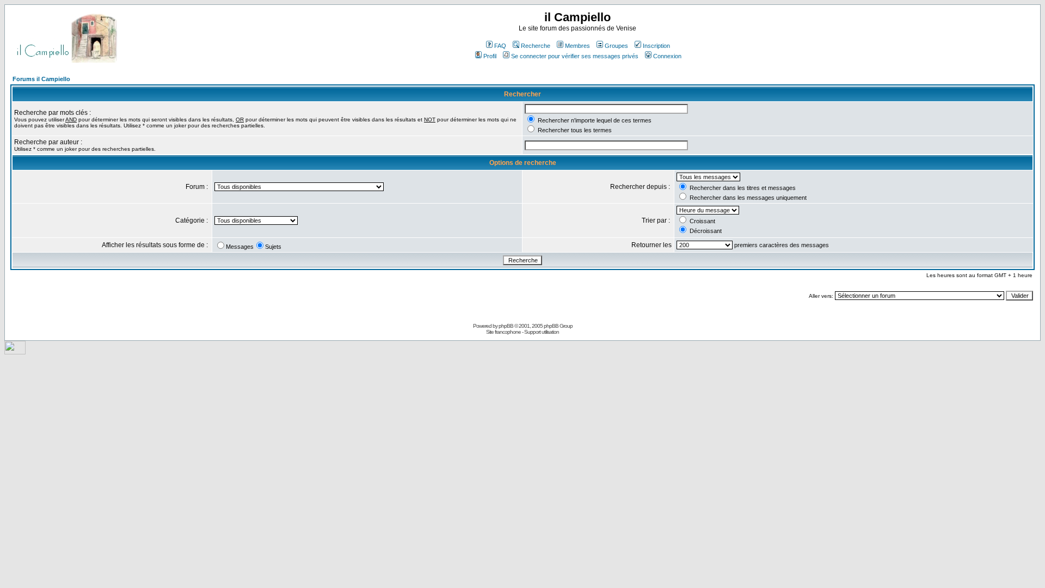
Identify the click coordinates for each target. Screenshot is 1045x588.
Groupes (616, 45)
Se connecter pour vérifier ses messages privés (574, 56)
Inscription (656, 45)
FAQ (500, 45)
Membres (577, 45)
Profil (489, 56)
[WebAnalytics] (15, 351)
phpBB (506, 326)
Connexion (667, 56)
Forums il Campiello (41, 79)
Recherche (535, 45)
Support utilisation (541, 332)
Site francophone (503, 332)
